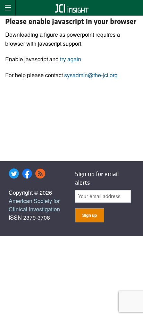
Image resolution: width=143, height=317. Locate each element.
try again (70, 59)
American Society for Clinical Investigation (34, 205)
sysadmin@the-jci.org (91, 75)
